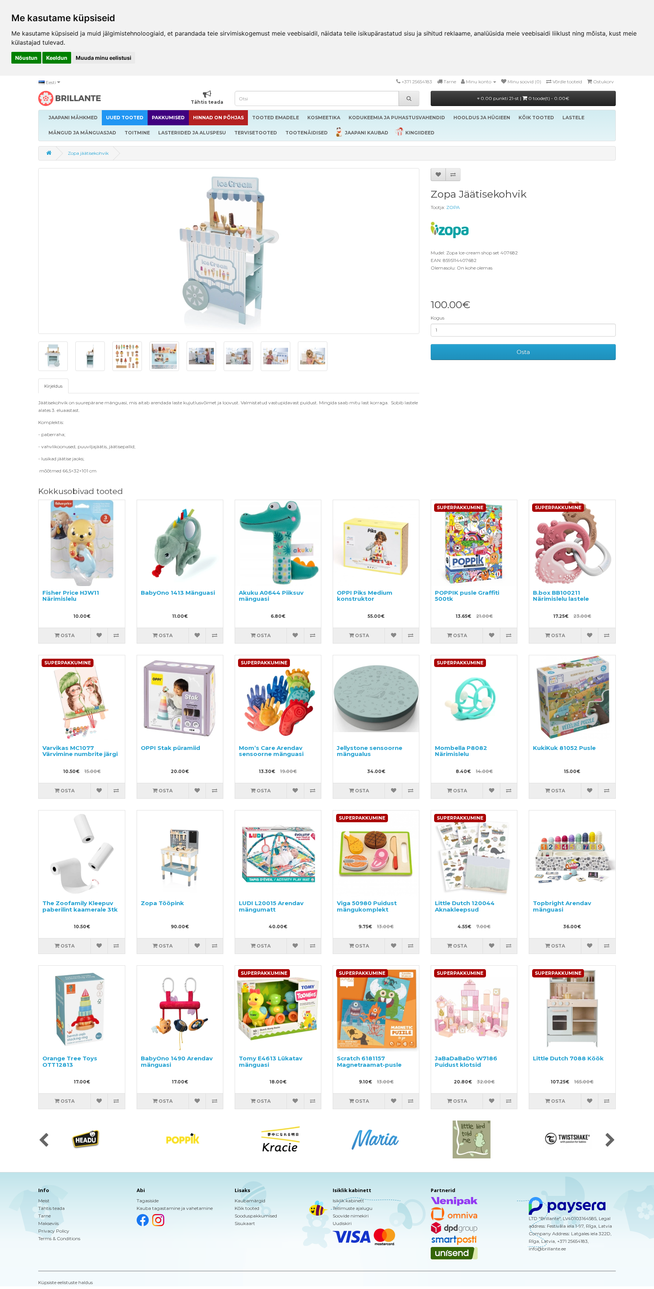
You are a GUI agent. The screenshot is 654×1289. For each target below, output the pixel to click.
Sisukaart (245, 1223)
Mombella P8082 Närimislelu (461, 751)
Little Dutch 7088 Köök (568, 1058)
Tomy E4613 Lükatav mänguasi (270, 1061)
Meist (44, 1200)
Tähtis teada (51, 1208)
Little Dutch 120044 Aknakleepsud (465, 906)
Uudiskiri (342, 1223)
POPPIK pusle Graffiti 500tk (467, 596)
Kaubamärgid (250, 1200)
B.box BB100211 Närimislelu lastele (561, 596)
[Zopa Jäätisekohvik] (228, 251)
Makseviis (48, 1223)
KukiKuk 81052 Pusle (564, 747)
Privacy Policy (53, 1231)
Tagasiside (148, 1200)
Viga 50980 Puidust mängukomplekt (367, 906)
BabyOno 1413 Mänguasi (178, 592)
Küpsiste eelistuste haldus (65, 1282)
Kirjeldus (53, 386)
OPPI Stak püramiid (170, 747)
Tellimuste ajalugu (352, 1208)
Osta (523, 351)
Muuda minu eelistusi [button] (103, 58)
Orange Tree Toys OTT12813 (69, 1061)
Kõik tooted (247, 1208)
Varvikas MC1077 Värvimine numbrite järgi (80, 751)
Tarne (44, 1216)
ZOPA (453, 207)
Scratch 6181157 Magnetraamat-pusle (369, 1061)
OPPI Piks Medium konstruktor (364, 596)
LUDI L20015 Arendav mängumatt (271, 906)
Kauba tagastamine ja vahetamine (175, 1208)
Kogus (437, 318)
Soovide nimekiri (351, 1216)
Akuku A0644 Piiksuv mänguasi (271, 596)
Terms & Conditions (59, 1238)
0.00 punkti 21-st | (524, 98)
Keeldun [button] (56, 58)
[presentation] (43, 1141)
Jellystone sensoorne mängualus (369, 751)
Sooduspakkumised (256, 1216)
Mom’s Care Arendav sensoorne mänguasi (271, 751)
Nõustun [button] (26, 58)
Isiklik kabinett (348, 1200)
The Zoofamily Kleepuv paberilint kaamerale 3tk (80, 906)
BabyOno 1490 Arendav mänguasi (177, 1061)
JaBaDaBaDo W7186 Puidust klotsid (466, 1061)
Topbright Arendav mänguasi (562, 906)
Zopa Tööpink (162, 903)
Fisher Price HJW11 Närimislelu (70, 596)
